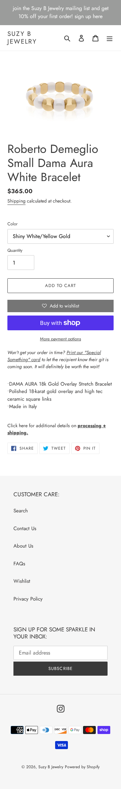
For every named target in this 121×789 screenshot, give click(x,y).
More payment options (60, 339)
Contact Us (24, 528)
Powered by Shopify (82, 767)
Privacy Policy (28, 599)
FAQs (19, 563)
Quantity (15, 250)
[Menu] (110, 38)
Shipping (16, 201)
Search (20, 510)
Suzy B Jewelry (22, 38)
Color (12, 224)
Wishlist (21, 581)
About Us (23, 546)
